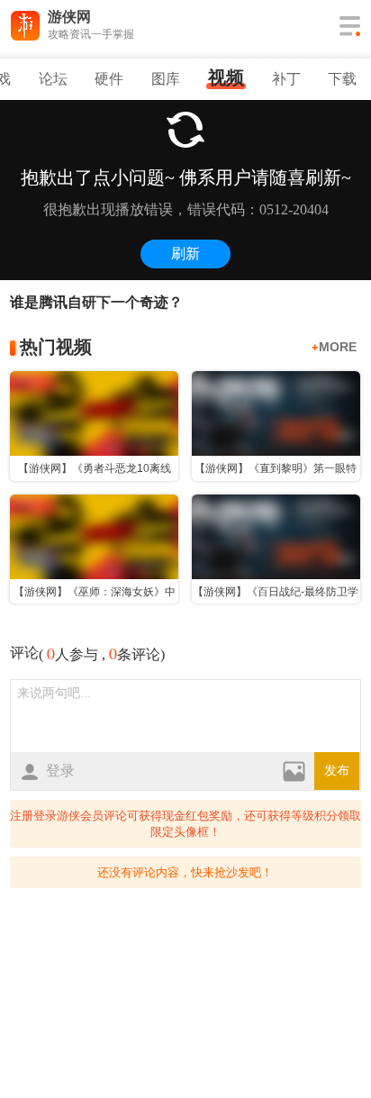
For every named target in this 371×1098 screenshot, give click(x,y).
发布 (336, 770)
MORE (334, 347)
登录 (60, 770)
